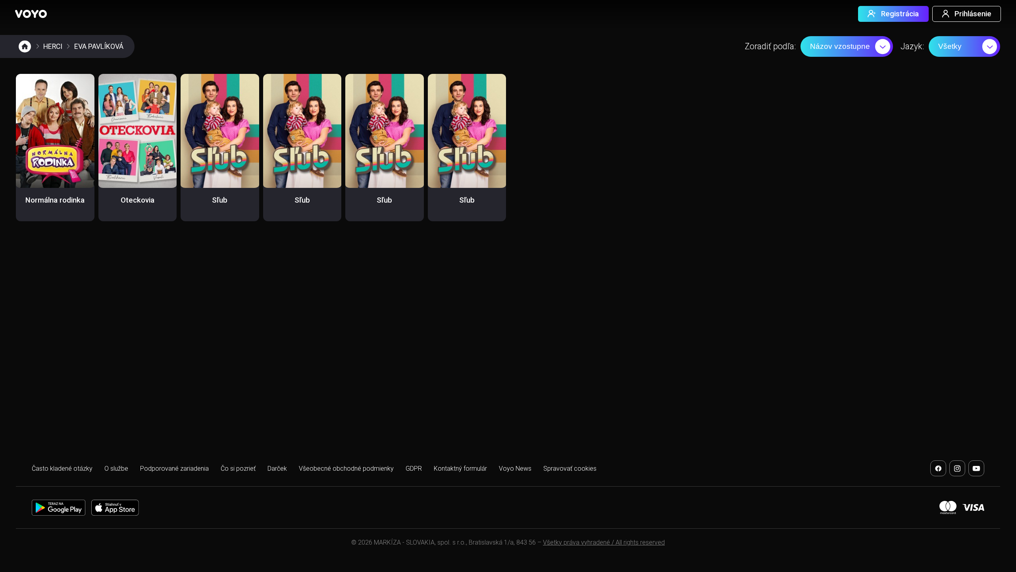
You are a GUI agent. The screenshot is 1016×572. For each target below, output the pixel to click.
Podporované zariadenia (174, 468)
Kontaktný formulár (460, 468)
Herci (52, 46)
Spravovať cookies (570, 468)
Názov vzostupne (840, 46)
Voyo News (515, 468)
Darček (277, 468)
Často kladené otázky (62, 468)
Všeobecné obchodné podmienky (346, 468)
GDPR (414, 468)
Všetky (950, 46)
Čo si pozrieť (238, 468)
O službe (116, 468)
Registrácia (900, 14)
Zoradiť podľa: (770, 46)
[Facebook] (938, 468)
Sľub (219, 200)
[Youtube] (976, 468)
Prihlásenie (972, 14)
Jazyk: (912, 46)
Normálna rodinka (55, 200)
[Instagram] (957, 468)
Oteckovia (137, 200)
